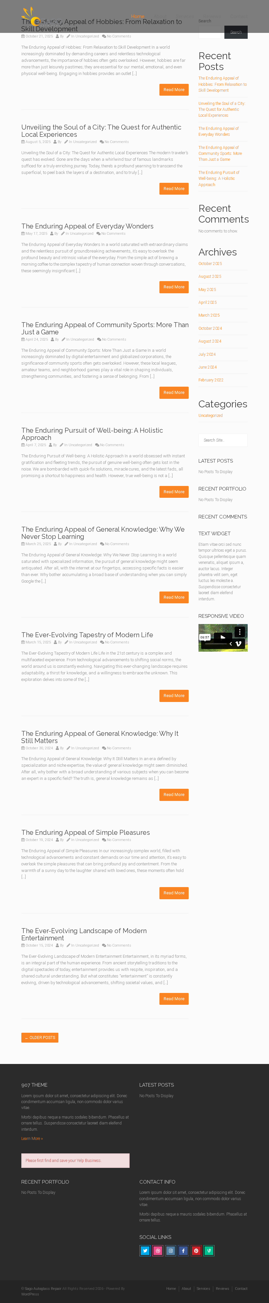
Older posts (40, 1037)
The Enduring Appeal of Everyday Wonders (87, 226)
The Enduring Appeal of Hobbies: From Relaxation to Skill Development (222, 84)
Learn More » (32, 1138)
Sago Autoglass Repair (43, 1289)
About (160, 16)
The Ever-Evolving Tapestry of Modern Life (87, 635)
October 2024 (210, 328)
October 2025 (210, 263)
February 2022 (211, 380)
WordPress (30, 1294)
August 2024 (209, 341)
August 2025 (209, 276)
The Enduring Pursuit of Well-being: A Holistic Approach (92, 434)
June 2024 (207, 367)
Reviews (212, 16)
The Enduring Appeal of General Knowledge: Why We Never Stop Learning (103, 533)
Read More (174, 89)
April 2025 (207, 302)
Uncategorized (87, 36)
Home (137, 16)
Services (185, 16)
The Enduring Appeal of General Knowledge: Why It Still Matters (99, 737)
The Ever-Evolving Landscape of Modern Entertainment (84, 934)
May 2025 (207, 289)
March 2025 (209, 315)
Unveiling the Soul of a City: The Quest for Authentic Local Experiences (101, 130)
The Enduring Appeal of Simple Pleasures (85, 832)
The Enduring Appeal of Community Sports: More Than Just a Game (105, 328)
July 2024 (207, 354)
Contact (239, 16)
